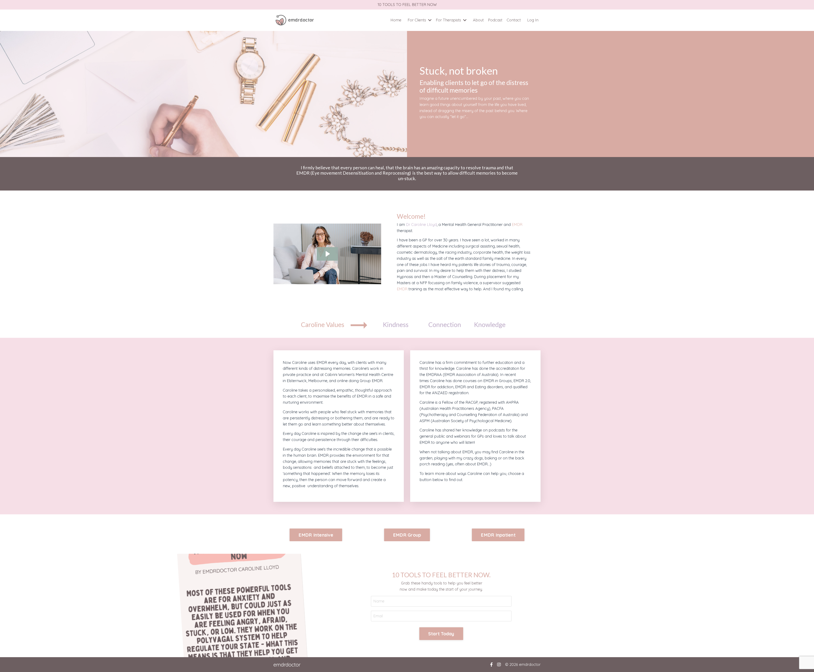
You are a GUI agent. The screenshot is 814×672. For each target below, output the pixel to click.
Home (395, 20)
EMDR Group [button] (407, 535)
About (478, 20)
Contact (514, 20)
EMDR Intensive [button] (315, 535)
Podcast (495, 20)
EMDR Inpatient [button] (498, 535)
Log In (532, 20)
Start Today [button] (441, 633)
